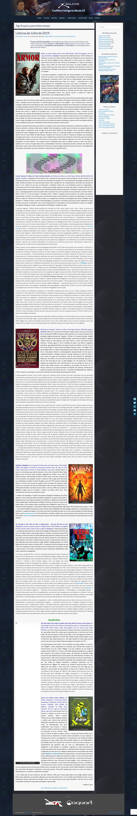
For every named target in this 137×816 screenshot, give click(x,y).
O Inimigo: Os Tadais (104, 118)
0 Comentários (70, 36)
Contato (97, 18)
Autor (91, 18)
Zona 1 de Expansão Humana (107, 124)
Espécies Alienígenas (104, 116)
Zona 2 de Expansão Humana (107, 125)
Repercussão (83, 18)
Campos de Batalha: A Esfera (106, 115)
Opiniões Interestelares (105, 43)
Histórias (54, 18)
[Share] (135, 414)
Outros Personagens (104, 122)
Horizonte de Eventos (104, 39)
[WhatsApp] (135, 406)
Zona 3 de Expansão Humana (107, 127)
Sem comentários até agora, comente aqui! (54, 788)
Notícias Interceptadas (105, 41)
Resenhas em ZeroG (104, 48)
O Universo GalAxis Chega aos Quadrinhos (107, 60)
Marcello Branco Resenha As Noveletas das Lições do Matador (109, 66)
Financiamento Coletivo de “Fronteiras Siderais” (109, 63)
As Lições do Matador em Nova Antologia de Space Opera (107, 69)
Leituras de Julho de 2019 (32, 33)
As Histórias (102, 113)
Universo (62, 18)
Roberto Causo (22, 36)
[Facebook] (135, 399)
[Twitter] (135, 403)
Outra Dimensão (60, 36)
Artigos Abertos (49, 36)
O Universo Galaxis (104, 109)
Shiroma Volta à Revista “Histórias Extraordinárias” (108, 57)
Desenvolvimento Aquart (115, 812)
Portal (39, 18)
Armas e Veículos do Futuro (106, 111)
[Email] (135, 410)
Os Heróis (46, 18)
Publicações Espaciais (105, 46)
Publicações (72, 18)
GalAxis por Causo (104, 37)
